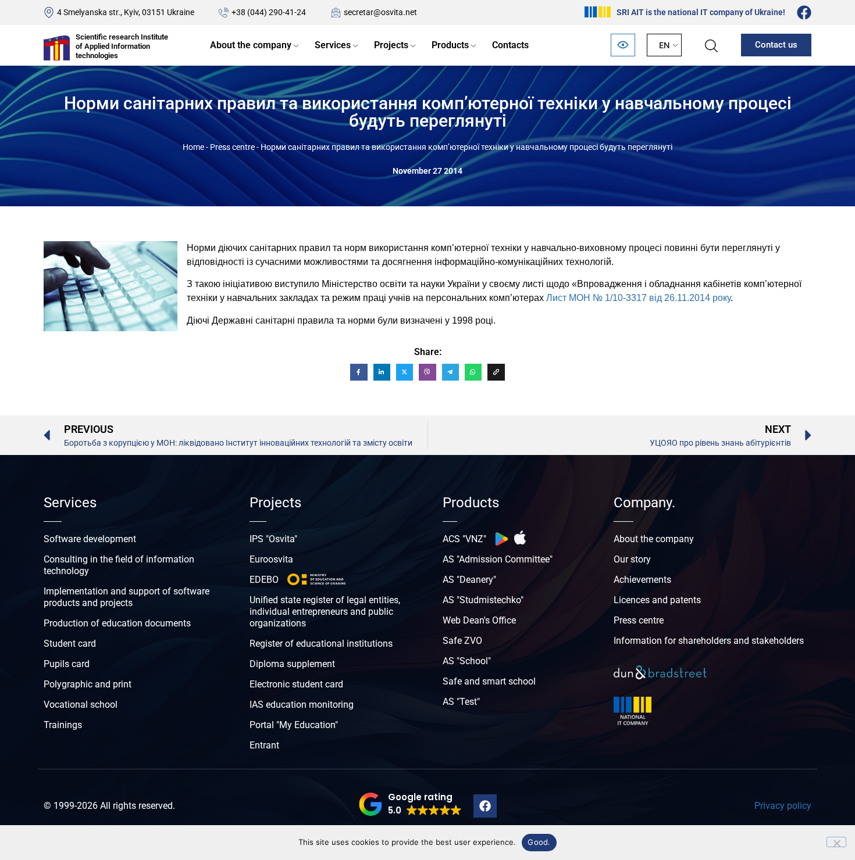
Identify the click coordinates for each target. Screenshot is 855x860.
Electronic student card (296, 684)
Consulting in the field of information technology (119, 565)
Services (333, 45)
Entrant (264, 745)
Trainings (63, 724)
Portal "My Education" (294, 724)
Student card (70, 643)
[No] (836, 842)
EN (664, 45)
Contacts (510, 45)
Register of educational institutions (321, 643)
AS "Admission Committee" (498, 559)
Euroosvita (271, 559)
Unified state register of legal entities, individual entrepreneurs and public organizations (325, 611)
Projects (391, 45)
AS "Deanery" (469, 579)
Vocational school (80, 704)
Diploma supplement (292, 663)
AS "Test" (461, 701)
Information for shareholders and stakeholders (709, 640)
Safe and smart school (489, 681)
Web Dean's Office (479, 620)
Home (193, 147)
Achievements (642, 579)
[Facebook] (804, 12)
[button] (410, 804)
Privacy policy (782, 805)
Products (450, 45)
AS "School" (467, 660)
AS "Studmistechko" (483, 599)
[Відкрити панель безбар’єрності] (623, 45)
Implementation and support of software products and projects (126, 597)
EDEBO (264, 579)
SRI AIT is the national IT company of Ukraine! (701, 12)
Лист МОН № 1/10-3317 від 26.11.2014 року (638, 298)
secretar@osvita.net (380, 12)
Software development (90, 538)
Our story (632, 559)
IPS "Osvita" (273, 538)
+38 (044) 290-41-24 (268, 12)
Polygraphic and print (87, 684)
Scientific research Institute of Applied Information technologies (122, 46)
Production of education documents (117, 623)
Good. (539, 842)
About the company (250, 45)
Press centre (232, 147)
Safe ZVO (462, 640)
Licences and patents (657, 599)
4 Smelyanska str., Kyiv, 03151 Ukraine (125, 12)
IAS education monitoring (302, 704)
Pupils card (67, 663)
